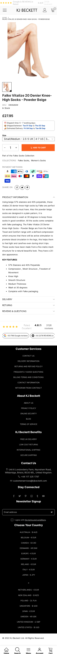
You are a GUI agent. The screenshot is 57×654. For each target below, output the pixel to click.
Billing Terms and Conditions (28, 377)
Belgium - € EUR (28, 537)
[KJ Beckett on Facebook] (14, 496)
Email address (10, 512)
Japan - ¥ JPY (28, 575)
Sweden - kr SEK (28, 616)
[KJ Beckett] (27, 10)
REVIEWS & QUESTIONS (14, 311)
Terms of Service (28, 424)
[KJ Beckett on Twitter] (20, 496)
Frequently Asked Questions (28, 372)
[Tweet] (22, 187)
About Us (28, 403)
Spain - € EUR (28, 611)
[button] (4, 147)
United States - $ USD (28, 627)
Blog (28, 419)
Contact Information (28, 382)
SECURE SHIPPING (28, 455)
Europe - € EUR (28, 553)
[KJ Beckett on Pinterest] (26, 496)
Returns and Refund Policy (28, 366)
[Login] (45, 10)
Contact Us (28, 356)
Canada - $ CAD (28, 543)
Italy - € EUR (28, 569)
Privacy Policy (28, 408)
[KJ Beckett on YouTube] (43, 496)
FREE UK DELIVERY (28, 439)
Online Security (28, 413)
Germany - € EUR (28, 559)
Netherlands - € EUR (28, 590)
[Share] (17, 187)
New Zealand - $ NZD (28, 595)
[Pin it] (27, 187)
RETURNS (7, 305)
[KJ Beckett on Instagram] (31, 496)
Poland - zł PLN (28, 600)
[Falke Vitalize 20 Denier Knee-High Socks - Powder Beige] (28, 50)
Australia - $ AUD (28, 532)
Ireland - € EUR (28, 564)
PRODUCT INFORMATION (15, 197)
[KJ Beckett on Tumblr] (37, 496)
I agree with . (30, 520)
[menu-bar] (6, 10)
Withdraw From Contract (28, 388)
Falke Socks (23, 160)
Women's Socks (38, 160)
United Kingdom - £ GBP (28, 622)
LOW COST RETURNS (28, 444)
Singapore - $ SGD (29, 606)
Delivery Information (28, 361)
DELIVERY (7, 299)
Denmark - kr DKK (28, 548)
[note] (28, 3)
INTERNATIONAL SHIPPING (28, 450)
